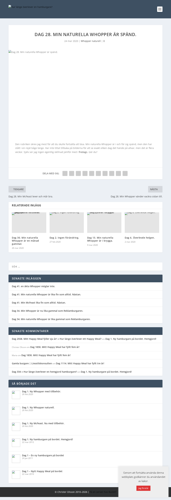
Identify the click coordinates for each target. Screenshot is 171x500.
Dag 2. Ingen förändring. (64, 237)
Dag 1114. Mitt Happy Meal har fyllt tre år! (80, 363)
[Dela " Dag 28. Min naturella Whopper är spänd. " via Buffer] (105, 173)
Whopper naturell (91, 41)
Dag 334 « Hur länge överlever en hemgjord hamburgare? (44, 371)
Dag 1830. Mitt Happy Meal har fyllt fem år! (54, 347)
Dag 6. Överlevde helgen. (140, 237)
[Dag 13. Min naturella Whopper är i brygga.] (104, 222)
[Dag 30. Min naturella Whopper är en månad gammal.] (29, 222)
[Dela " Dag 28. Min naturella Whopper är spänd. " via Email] (118, 173)
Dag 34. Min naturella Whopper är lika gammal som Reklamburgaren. (51, 319)
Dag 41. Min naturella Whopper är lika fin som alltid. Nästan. (46, 294)
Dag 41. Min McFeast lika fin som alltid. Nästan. (39, 302)
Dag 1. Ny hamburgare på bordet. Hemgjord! (130, 338)
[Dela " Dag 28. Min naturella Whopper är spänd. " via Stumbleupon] (111, 173)
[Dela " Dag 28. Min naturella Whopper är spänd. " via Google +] (78, 173)
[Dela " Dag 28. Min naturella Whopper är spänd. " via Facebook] (65, 173)
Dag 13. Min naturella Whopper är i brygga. (100, 239)
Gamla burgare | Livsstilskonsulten (32, 363)
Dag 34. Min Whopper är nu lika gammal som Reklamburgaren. (47, 310)
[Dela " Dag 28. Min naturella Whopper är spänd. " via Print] (125, 173)
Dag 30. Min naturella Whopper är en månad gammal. (25, 240)
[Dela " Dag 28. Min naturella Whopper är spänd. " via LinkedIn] (98, 173)
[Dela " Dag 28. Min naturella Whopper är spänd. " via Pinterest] (91, 173)
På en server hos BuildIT (102, 491)
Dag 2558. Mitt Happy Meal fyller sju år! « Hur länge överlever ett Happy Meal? (56, 338)
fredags (83, 152)
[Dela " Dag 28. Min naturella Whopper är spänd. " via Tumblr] (85, 173)
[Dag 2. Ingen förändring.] (67, 222)
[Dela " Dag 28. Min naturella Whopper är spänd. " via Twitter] (71, 173)
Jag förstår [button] (143, 488)
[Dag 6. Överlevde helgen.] (142, 222)
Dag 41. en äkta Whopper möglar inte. (33, 286)
